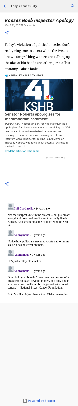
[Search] (72, 6)
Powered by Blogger (41, 400)
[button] (7, 33)
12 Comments (28, 25)
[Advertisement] (39, 351)
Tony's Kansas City (24, 6)
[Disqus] (39, 249)
